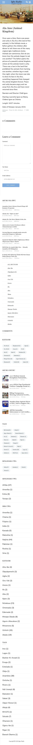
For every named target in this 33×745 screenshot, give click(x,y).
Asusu (5, 585)
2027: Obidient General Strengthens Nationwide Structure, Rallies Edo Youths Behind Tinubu (19, 378)
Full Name (5, 167)
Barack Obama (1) (19, 433)
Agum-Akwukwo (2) (20, 359)
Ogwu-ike (6, 725)
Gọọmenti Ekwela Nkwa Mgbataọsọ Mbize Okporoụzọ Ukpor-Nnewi (15, 240)
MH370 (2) (15, 453)
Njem (4, 598)
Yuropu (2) (6, 470)
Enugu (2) (15, 443)
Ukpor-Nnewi (8, 703)
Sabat (4, 698)
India (4, 526)
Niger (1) (22, 440)
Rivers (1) (6, 440)
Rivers (5, 685)
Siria (4, 553)
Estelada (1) (13, 436)
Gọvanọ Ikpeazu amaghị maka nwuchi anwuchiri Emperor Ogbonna (14, 233)
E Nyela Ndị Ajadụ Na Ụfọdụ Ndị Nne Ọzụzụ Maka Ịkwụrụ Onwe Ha (16, 255)
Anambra (6, 675)
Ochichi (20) (16, 362)
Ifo (3, 589)
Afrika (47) (6, 467)
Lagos (4, 653)
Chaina (5, 517)
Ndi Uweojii (7, 689)
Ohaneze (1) (6, 443)
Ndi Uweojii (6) (7, 430)
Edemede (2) (17, 355)
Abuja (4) (17, 430)
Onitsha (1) (6, 453)
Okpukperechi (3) (16, 346)
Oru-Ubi (5, 580)
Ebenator (6, 694)
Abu (4, 594)
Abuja (4, 707)
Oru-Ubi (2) (6, 349)
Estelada (6, 666)
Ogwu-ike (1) (25, 453)
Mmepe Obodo (8, 616)
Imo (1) (5, 436)
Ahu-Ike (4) (6, 346)
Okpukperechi (8, 571)
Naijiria (5, 539)
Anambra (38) (16, 449)
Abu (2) (5, 352)
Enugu (5, 662)
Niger (4, 730)
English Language (16, 4)
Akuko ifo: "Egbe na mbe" (10, 214)
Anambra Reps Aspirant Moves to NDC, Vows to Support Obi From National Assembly (20, 403)
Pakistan (6, 544)
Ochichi (5, 630)
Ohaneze (6, 721)
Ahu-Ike (5, 567)
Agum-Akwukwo (9, 621)
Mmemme (6, 625)
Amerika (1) (15, 467)
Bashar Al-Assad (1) (8, 446)
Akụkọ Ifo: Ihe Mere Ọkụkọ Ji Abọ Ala (14, 219)
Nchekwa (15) (22, 352)
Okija (4, 671)
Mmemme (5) (7, 362)
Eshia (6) (24, 467)
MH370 (5, 712)
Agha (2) (26, 346)
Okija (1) (19, 446)
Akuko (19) (25, 362)
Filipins (5, 521)
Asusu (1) (15, 349)
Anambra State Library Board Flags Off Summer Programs (15, 207)
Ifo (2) (22, 349)
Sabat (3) (14, 440)
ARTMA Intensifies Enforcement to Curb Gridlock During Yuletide (20, 412)
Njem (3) (13, 352)
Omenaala (6, 607)
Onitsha (5, 680)
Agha (4, 576)
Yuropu (5, 498)
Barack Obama (8, 734)
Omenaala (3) (7, 355)
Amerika (6, 489)
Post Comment (11, 185)
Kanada (5, 530)
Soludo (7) (6, 449)
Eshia (4, 494)
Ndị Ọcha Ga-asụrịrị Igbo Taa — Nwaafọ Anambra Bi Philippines (15, 248)
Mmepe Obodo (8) (8, 359)
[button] (30, 2)
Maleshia (6, 535)
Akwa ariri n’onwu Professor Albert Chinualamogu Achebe (13, 226)
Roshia (5, 548)
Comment (5, 141)
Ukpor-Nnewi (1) (7, 433)
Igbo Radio (16, 1)
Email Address (6, 176)
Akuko (5, 635)
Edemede (6, 612)
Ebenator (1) (23, 436)
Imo (4, 648)
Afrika (5, 485)
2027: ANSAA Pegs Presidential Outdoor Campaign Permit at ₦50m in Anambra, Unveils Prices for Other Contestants (20, 387)
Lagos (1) (25, 449)
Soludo (5, 716)
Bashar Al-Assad (9, 657)
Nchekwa (6, 603)
